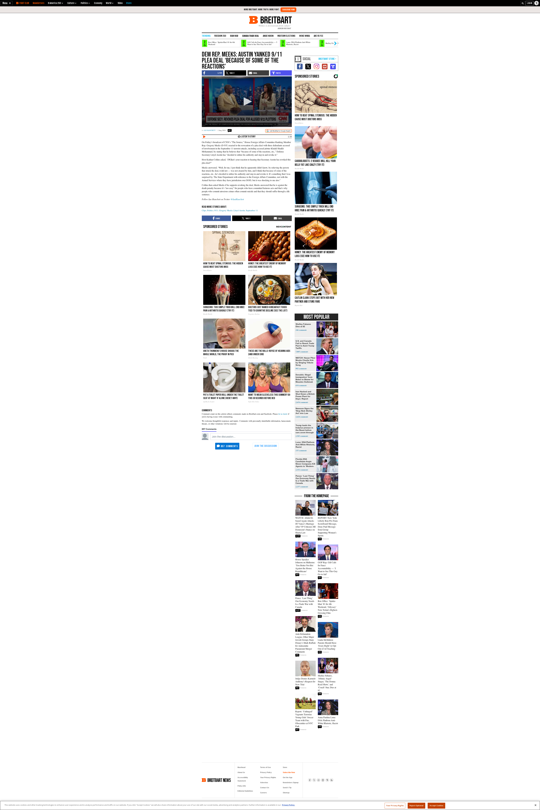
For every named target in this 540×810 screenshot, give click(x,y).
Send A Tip (287, 788)
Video (120, 3)
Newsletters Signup (290, 783)
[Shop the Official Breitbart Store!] (327, 59)
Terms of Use (265, 767)
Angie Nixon (268, 35)
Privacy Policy (266, 772)
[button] (7, 3)
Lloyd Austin (239, 210)
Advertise (264, 783)
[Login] (530, 3)
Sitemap (286, 793)
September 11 (252, 210)
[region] (270, 805)
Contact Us (264, 788)
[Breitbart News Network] (298, 59)
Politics (210, 210)
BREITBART (275, 20)
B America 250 (54, 3)
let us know (282, 414)
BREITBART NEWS (219, 780)
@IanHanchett (237, 199)
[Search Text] (523, 3)
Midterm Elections (286, 35)
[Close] (535, 805)
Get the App (287, 778)
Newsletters (38, 3)
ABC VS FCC (318, 35)
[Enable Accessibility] (536, 3)
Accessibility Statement (243, 779)
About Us (241, 772)
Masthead (241, 767)
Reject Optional (417, 805)
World (108, 3)
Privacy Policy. (288, 805)
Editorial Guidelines (245, 791)
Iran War (234, 35)
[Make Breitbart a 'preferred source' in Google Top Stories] (278, 131)
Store (285, 767)
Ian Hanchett (210, 130)
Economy (98, 3)
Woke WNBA (304, 35)
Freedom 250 (220, 35)
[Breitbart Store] (128, 3)
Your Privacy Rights (395, 805)
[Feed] (332, 780)
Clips (204, 210)
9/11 (216, 210)
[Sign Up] (288, 9)
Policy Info (242, 786)
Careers (263, 793)
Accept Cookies (436, 805)
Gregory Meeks (226, 210)
